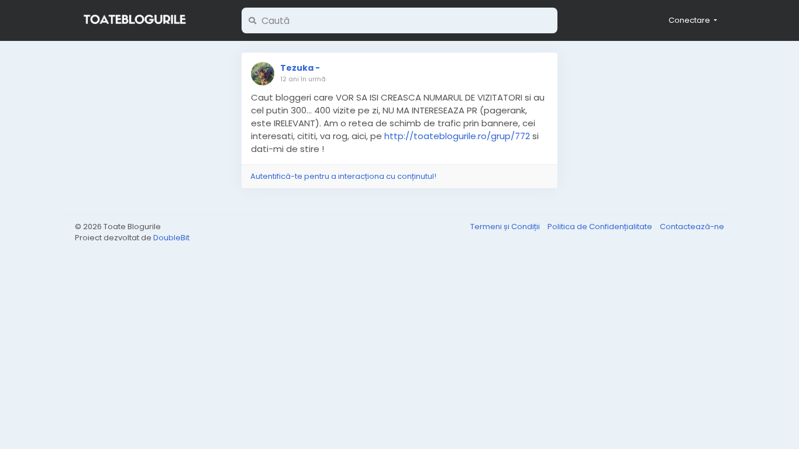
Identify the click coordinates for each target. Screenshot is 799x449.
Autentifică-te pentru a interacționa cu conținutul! (343, 176)
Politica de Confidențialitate (600, 226)
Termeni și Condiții (506, 226)
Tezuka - (300, 68)
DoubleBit (171, 237)
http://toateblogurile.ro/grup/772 (457, 136)
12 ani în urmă (303, 79)
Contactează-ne (692, 226)
